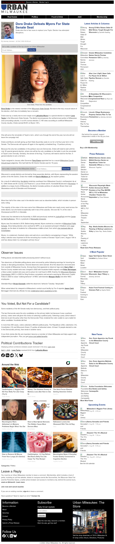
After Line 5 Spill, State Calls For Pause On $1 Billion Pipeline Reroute (100, 75)
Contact (5, 516)
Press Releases (97, 153)
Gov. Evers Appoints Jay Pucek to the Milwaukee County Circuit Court (101, 340)
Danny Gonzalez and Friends (98, 421)
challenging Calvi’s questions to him (44, 291)
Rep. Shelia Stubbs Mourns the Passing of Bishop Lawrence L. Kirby (101, 228)
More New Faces (86, 400)
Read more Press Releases (90, 248)
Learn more (51, 347)
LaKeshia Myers (42, 115)
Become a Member (97, 130)
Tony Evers (36, 160)
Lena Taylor (16, 350)
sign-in (26, 491)
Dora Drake (5, 108)
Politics (35, 17)
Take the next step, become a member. (51, 521)
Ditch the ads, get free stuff (47, 523)
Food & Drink (57, 17)
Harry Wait (68, 267)
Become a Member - (32, 2)
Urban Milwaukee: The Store (88, 504)
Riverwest (72, 183)
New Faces (97, 334)
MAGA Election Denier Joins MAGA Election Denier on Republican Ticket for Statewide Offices (100, 161)
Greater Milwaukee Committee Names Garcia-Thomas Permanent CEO (100, 55)
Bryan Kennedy (19, 283)
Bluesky (15, 537)
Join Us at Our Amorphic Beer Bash (13, 2)
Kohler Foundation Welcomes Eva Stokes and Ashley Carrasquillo (100, 388)
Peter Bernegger (69, 269)
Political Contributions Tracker (22, 343)
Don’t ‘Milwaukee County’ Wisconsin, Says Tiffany (98, 273)
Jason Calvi (69, 288)
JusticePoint (59, 216)
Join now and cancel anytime (12, 487)
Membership (102, 17)
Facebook (4, 537)
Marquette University (38, 219)
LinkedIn (11, 537)
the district (24, 181)
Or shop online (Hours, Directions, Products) (88, 538)
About (4, 509)
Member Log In (44, 2)
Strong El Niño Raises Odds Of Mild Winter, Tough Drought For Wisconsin (101, 29)
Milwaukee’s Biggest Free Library (99, 408)
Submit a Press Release (10, 523)
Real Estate (12, 17)
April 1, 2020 (5, 350)
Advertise (5, 513)
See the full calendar (87, 463)
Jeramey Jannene (8, 41)
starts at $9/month (8, 482)
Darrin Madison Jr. (43, 176)
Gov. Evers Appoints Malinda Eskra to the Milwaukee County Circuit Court (101, 363)
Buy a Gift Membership (89, 147)
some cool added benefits (38, 336)
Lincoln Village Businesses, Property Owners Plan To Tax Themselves (100, 114)
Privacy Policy (7, 519)
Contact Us (35, 496)
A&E (80, 17)
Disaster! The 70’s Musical (97, 433)
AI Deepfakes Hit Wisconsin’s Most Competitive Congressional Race (100, 96)
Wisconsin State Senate (40, 108)
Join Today (96, 141)
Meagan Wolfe (54, 276)
